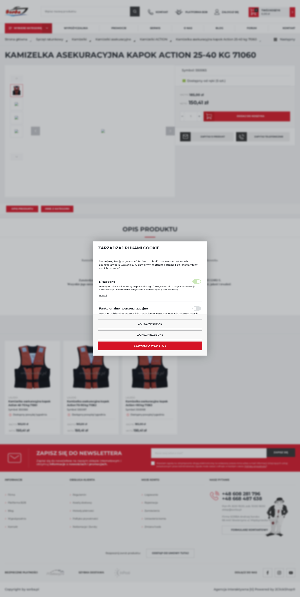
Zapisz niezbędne (150, 334)
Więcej (103, 295)
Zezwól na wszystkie (150, 345)
